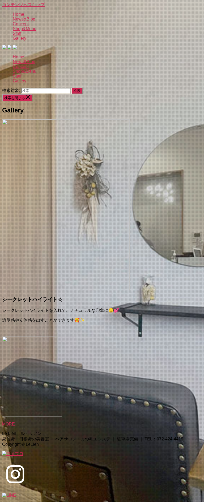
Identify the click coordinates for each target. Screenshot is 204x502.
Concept (21, 24)
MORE (8, 424)
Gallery (19, 38)
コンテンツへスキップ (23, 4)
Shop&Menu (24, 28)
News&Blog (24, 19)
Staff (17, 33)
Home (18, 14)
